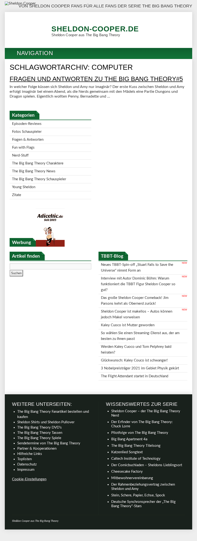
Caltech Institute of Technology (135, 433)
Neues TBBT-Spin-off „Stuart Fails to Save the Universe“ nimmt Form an (137, 257)
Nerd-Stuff (20, 151)
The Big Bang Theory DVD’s (39, 401)
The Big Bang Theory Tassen (39, 407)
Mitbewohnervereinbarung (132, 452)
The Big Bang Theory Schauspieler (39, 172)
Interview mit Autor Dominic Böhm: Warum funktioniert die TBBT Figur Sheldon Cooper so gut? (138, 271)
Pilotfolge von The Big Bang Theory (139, 407)
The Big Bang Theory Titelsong (135, 420)
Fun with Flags (23, 144)
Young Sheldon (23, 179)
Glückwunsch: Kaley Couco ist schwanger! (134, 337)
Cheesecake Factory (127, 446)
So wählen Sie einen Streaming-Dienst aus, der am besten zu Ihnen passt (140, 316)
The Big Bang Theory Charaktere (37, 158)
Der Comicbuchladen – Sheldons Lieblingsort (146, 439)
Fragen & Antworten (27, 137)
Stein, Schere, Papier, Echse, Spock (138, 469)
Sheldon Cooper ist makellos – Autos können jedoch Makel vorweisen (136, 297)
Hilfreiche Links (29, 428)
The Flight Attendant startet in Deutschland (134, 351)
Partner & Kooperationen (36, 423)
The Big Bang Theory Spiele (39, 412)
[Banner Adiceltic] (50, 236)
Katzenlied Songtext (127, 426)
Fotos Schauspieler (27, 130)
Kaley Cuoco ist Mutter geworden (127, 306)
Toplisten (24, 433)
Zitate (16, 186)
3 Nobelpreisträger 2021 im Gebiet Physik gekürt (140, 344)
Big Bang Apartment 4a (129, 413)
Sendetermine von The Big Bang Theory (48, 417)
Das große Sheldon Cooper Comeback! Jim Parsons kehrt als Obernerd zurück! (134, 285)
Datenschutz (27, 438)
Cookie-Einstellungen (29, 453)
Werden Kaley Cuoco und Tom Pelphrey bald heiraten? (136, 327)
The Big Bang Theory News (33, 165)
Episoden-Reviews (27, 123)
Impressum (25, 444)
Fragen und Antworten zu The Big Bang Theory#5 (96, 78)
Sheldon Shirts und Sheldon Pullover (45, 396)
